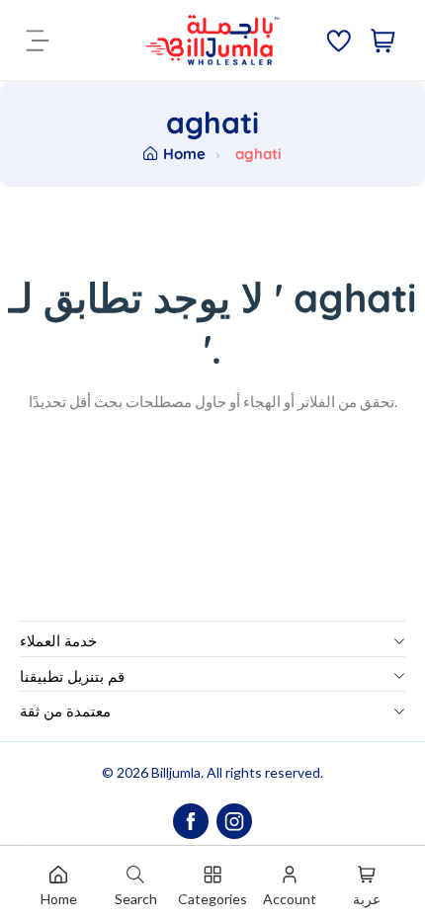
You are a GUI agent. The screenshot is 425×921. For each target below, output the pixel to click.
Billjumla (176, 772)
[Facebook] (191, 821)
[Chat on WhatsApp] (38, 821)
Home (184, 153)
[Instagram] (234, 821)
